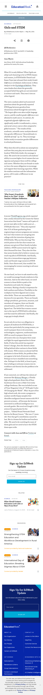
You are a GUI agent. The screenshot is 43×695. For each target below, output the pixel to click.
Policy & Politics (21, 13)
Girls (24, 440)
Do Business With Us (32, 657)
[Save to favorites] (21, 40)
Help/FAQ (28, 640)
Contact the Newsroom (33, 647)
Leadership (10, 13)
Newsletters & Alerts (11, 664)
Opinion (17, 24)
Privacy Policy (20, 684)
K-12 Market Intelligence (33, 672)
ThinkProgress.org (18, 216)
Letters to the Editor (32, 636)
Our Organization (10, 636)
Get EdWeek (8, 657)
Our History (8, 640)
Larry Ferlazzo (9, 510)
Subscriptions (8, 661)
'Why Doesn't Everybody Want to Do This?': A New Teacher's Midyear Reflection (15, 196)
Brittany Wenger (21, 377)
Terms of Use (22, 690)
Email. (6, 435)
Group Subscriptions (11, 668)
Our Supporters (9, 647)
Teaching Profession (12, 190)
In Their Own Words (12, 191)
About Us (7, 632)
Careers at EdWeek (10, 651)
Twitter (31, 433)
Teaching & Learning (35, 13)
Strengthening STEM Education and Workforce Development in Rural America (20, 539)
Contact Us (29, 632)
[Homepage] (21, 6)
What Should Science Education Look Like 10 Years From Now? (13, 504)
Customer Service (31, 643)
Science (7, 24)
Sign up (21, 614)
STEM (16, 440)
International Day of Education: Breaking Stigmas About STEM (14, 563)
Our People (8, 643)
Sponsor (7, 531)
